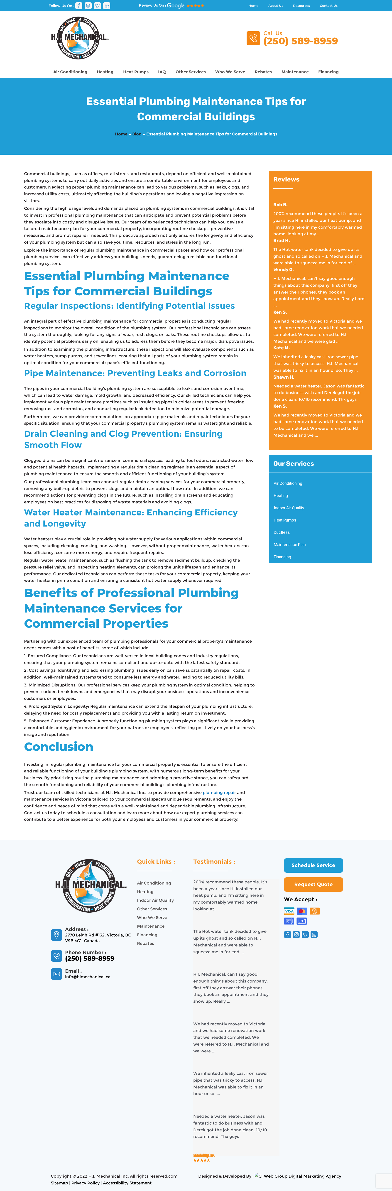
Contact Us (329, 6)
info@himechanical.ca (87, 976)
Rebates (263, 71)
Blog (137, 134)
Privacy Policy (85, 1183)
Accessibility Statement (127, 1183)
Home (253, 6)
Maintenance (295, 71)
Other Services (191, 71)
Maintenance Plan (290, 544)
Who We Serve (230, 71)
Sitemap (59, 1183)
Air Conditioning (70, 71)
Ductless (282, 532)
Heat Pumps (136, 71)
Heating (105, 71)
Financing (328, 71)
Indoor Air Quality (289, 507)
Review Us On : (153, 5)
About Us (275, 6)
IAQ (162, 71)
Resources (301, 6)
